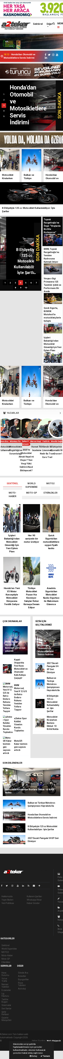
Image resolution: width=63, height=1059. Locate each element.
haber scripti (6, 1044)
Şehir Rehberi (5, 1013)
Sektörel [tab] (12, 483)
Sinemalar (6, 1005)
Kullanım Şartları (34, 896)
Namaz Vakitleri (5, 985)
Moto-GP (6, 959)
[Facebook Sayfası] (3, 885)
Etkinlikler (6, 962)
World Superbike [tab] (31, 485)
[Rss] (30, 885)
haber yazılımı (8, 1040)
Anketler (22, 976)
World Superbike (9, 949)
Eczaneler (6, 990)
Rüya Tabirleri (22, 984)
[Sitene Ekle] (41, 885)
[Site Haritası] (35, 885)
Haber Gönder (33, 903)
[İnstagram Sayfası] (13, 885)
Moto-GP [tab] (31, 492)
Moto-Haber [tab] (12, 494)
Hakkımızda (7, 896)
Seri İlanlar (6, 1008)
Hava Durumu (5, 974)
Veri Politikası (8, 903)
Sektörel (38, 23)
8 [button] (15, 287)
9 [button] (20, 287)
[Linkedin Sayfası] (24, 885)
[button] (60, 413)
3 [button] (3, 105)
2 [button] (3, 100)
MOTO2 (5, 952)
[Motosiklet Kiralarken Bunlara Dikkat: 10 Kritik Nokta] (31, 781)
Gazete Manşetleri (6, 1018)
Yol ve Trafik (4, 979)
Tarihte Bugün (5, 1000)
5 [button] (3, 116)
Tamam (46, 1056)
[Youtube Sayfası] (19, 885)
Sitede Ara (23, 973)
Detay (34, 1056)
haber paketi (22, 1040)
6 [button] (31, 282)
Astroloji (22, 988)
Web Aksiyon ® (54, 1041)
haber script (5, 1047)
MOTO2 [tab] (50, 483)
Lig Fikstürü (5, 994)
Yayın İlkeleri (7, 900)
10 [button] (26, 287)
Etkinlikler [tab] (50, 492)
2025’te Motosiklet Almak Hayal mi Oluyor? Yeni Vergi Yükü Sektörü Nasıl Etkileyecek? (26, 460)
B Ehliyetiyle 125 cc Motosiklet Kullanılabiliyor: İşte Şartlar (23, 56)
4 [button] (3, 111)
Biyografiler (23, 979)
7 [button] (36, 282)
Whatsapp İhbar (34, 900)
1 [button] (3, 94)
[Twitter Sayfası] (8, 885)
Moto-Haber (7, 955)
